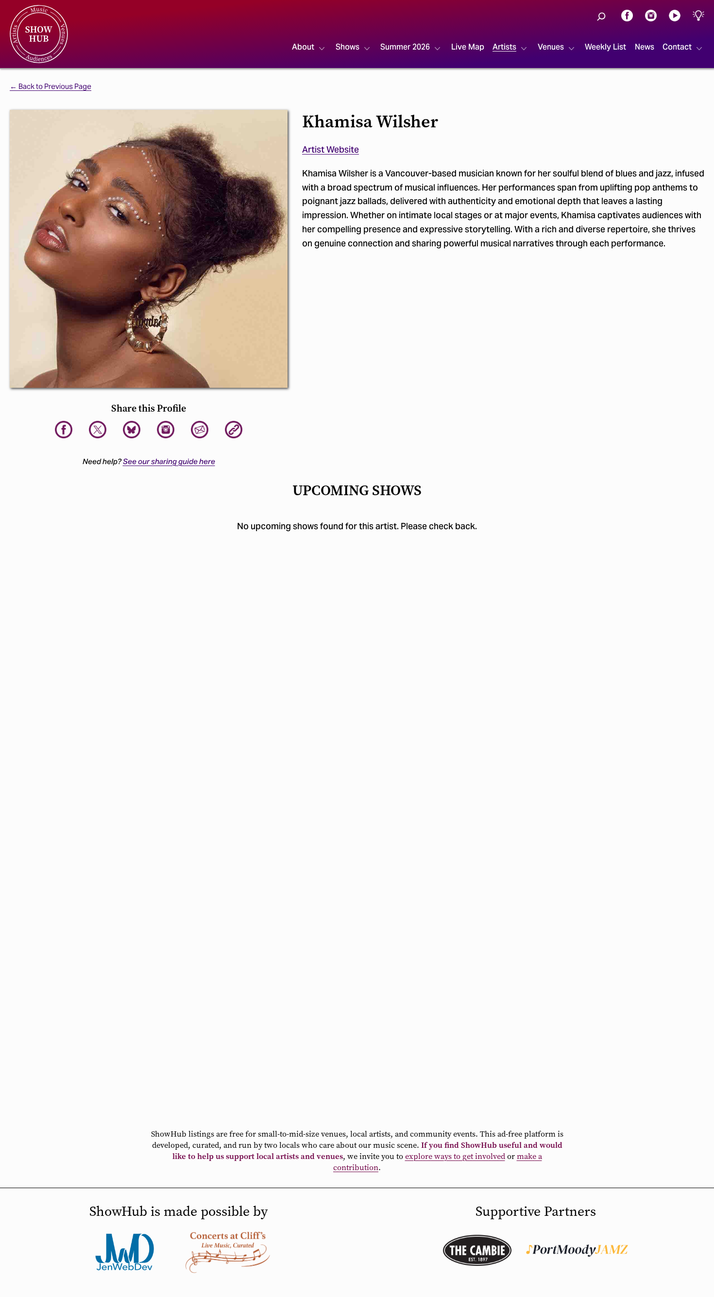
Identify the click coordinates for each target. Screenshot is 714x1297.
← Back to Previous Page (50, 86)
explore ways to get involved (455, 1156)
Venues (551, 47)
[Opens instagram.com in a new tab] (651, 14)
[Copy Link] (233, 429)
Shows (347, 47)
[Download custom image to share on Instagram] (165, 429)
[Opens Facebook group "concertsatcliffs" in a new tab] (228, 1252)
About (303, 47)
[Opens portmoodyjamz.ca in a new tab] (577, 1251)
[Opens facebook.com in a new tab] (627, 14)
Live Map (467, 47)
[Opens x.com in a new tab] (97, 429)
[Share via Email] (199, 429)
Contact (677, 47)
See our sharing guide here (169, 461)
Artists (504, 47)
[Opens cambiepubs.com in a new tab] (477, 1250)
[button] (601, 16)
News (644, 47)
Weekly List (605, 47)
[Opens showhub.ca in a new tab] (131, 429)
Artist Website (330, 149)
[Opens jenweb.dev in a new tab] (125, 1252)
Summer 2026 (405, 47)
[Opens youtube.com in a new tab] (674, 14)
